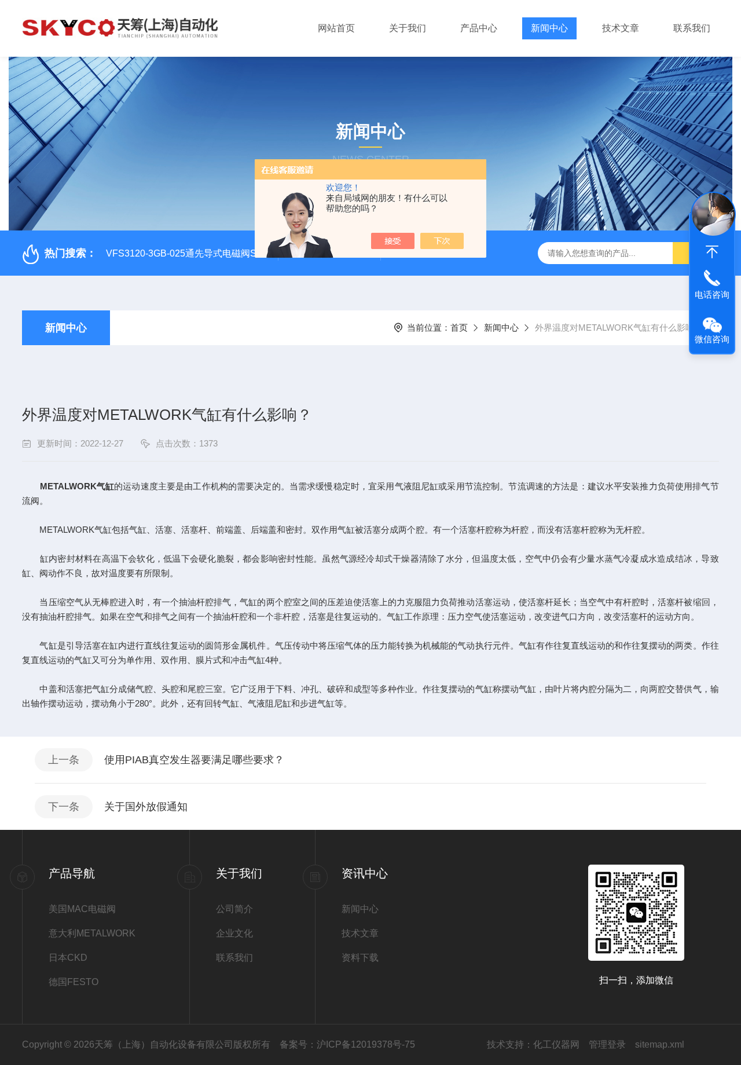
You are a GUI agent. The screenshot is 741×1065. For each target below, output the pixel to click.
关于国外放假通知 (146, 807)
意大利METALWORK (92, 933)
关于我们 (407, 28)
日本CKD (68, 957)
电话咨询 (712, 294)
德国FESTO (73, 982)
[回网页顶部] (712, 251)
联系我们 (691, 28)
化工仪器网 (556, 1044)
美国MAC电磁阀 (82, 909)
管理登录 (607, 1044)
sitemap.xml (659, 1044)
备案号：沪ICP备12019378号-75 (347, 1044)
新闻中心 (549, 28)
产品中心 (478, 28)
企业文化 (234, 933)
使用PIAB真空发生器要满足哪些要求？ (194, 760)
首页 (459, 327)
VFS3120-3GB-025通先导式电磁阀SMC (188, 253)
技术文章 (620, 28)
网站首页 (336, 28)
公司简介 (234, 909)
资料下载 (360, 957)
